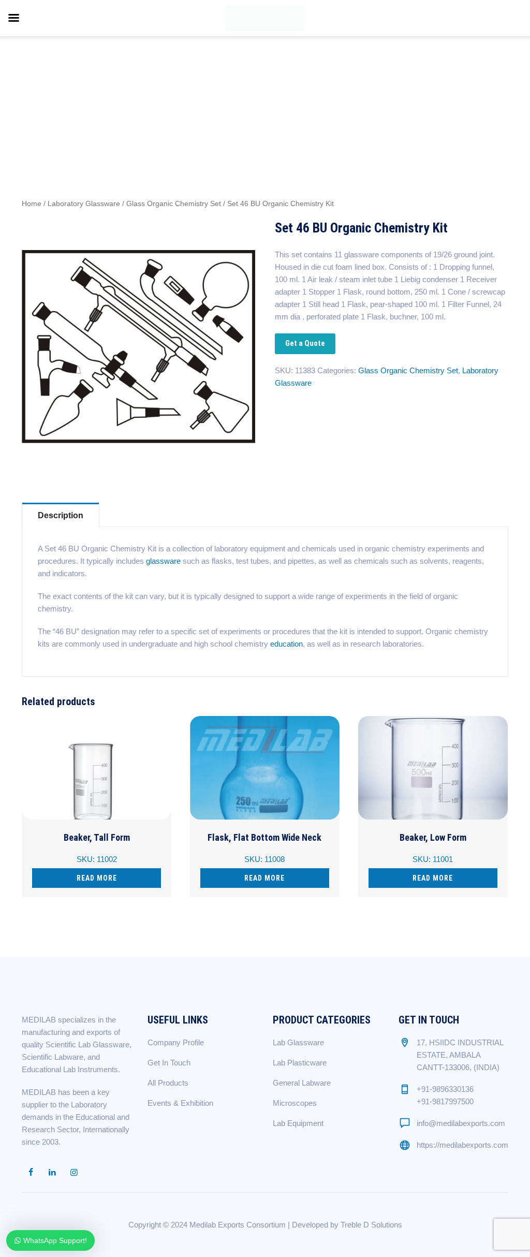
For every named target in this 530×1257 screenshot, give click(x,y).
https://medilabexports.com (462, 1145)
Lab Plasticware (300, 1062)
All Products (168, 1082)
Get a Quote (305, 343)
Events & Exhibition (180, 1103)
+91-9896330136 (445, 1089)
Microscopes (295, 1103)
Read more (97, 878)
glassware (163, 561)
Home (31, 204)
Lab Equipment (298, 1123)
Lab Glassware (298, 1042)
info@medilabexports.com (461, 1123)
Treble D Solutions (371, 1224)
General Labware (302, 1082)
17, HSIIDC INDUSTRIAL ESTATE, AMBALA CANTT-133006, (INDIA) (460, 1055)
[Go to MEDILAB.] (373, 84)
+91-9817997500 (445, 1101)
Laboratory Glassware (84, 204)
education (286, 643)
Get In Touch (169, 1062)
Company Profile (176, 1042)
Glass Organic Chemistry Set (173, 204)
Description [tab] (60, 515)
